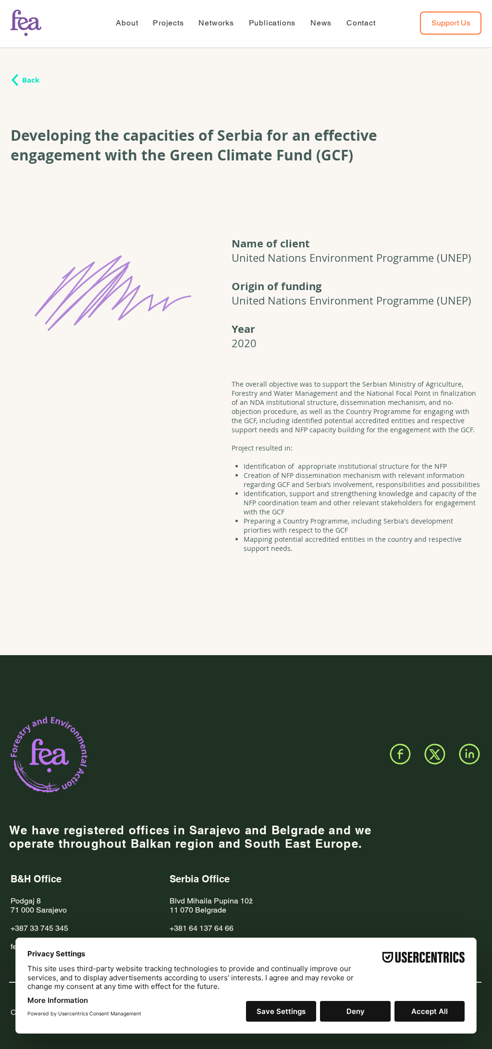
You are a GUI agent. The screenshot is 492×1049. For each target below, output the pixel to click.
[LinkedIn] (469, 754)
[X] (434, 754)
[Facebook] (400, 754)
